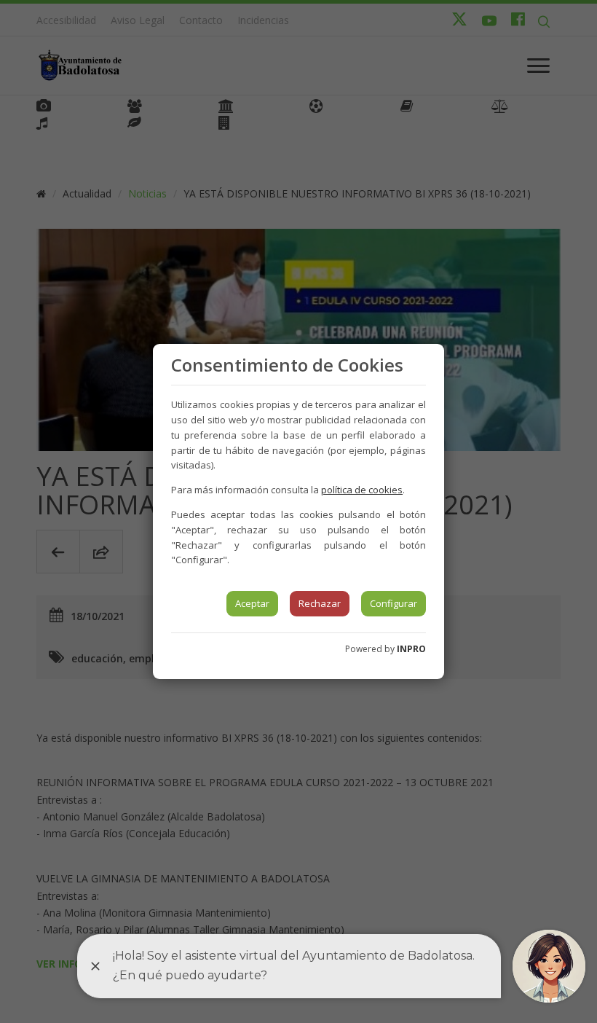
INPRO (411, 649)
